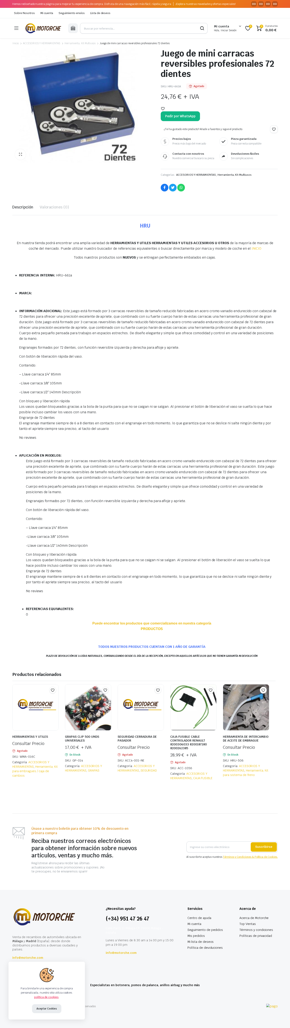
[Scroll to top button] (280, 1018)
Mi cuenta (46, 13)
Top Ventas (247, 924)
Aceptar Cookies (47, 1008)
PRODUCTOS (152, 629)
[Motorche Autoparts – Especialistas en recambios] (43, 28)
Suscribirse (263, 847)
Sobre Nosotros (24, 13)
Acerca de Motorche (254, 918)
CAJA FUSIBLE (203, 778)
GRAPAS (94, 770)
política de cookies (46, 997)
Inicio (15, 43)
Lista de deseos (100, 13)
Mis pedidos (196, 936)
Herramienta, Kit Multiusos (80, 43)
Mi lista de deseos (200, 942)
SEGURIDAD (149, 770)
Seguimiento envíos (71, 13)
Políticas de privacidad (255, 936)
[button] (20, 154)
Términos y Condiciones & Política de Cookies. (250, 857)
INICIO (257, 248)
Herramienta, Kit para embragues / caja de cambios (35, 771)
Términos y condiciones (256, 930)
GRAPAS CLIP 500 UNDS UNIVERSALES (82, 738)
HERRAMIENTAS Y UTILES (30, 737)
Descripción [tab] (22, 207)
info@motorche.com (27, 958)
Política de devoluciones (205, 948)
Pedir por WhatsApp (180, 116)
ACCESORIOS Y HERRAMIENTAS (41, 43)
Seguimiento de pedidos (205, 930)
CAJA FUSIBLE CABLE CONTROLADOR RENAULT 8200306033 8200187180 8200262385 (188, 742)
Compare (54, 698)
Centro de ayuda (199, 918)
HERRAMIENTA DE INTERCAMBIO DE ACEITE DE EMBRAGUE (246, 738)
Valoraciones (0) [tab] (54, 207)
